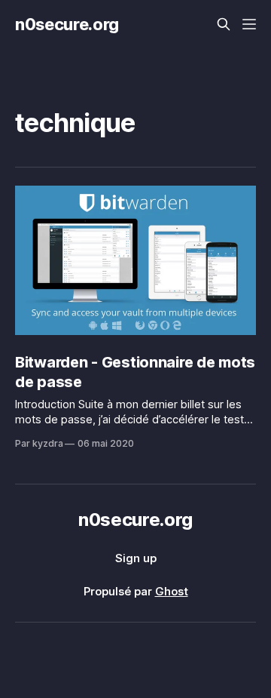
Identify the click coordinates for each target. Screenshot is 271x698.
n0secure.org (67, 24)
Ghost (171, 591)
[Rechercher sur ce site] (224, 24)
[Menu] (249, 24)
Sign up (136, 558)
